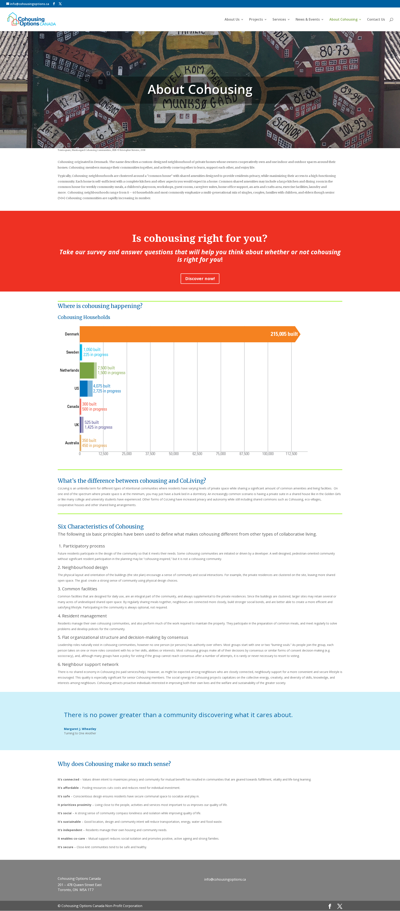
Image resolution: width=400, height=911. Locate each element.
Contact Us (376, 20)
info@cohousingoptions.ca (225, 879)
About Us (232, 20)
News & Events (308, 20)
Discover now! (200, 278)
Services (279, 20)
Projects (256, 20)
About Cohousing (343, 20)
